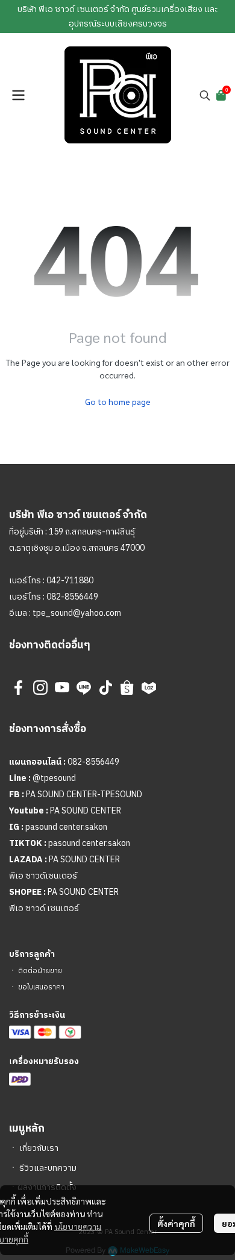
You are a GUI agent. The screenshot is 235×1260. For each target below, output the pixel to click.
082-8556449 (72, 597)
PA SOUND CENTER (85, 811)
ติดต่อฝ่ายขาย (40, 971)
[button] (204, 95)
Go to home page (118, 401)
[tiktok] (105, 687)
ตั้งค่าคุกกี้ (176, 1223)
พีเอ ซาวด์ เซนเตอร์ (44, 908)
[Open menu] (18, 95)
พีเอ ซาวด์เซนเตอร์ (43, 876)
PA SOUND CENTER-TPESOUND (84, 794)
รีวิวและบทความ (48, 1168)
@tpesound (54, 778)
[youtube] (62, 687)
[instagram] (40, 687)
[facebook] (18, 687)
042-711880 (69, 581)
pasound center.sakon (66, 827)
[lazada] (148, 687)
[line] (83, 687)
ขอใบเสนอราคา (41, 987)
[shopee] (127, 687)
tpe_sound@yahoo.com (76, 613)
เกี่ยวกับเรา (38, 1148)
